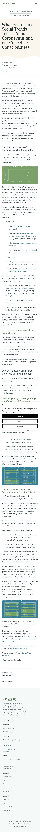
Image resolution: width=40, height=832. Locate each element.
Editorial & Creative (9, 763)
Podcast (5, 780)
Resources (6, 791)
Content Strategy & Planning (11, 740)
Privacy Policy (12, 824)
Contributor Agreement (20, 826)
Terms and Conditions (24, 824)
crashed (29, 261)
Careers (5, 803)
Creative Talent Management (7, 745)
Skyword (11, 11)
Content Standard (21, 11)
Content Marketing (8, 728)
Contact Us (6, 811)
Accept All (20, 416)
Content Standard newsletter (17, 648)
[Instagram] (12, 720)
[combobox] (20, 15)
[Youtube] (8, 720)
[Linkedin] (4, 720)
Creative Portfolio (8, 788)
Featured (29, 11)
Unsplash (7, 655)
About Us (6, 799)
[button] (36, 4)
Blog (4, 784)
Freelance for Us (8, 807)
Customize (20, 421)
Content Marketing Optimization (8, 767)
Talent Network (7, 732)
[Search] (9, 15)
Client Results (7, 776)
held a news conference (18, 288)
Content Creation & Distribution (9, 750)
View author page (7, 681)
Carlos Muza (26, 653)
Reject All (20, 426)
